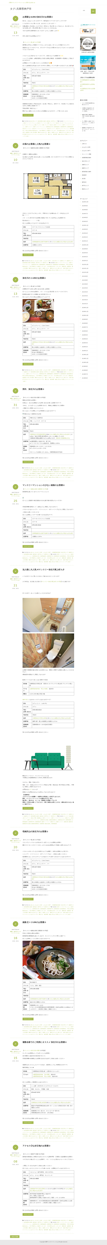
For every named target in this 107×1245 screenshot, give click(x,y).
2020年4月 (85, 339)
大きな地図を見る (60, 86)
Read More (27, 115)
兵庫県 (34, 86)
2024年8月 (85, 209)
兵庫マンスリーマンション (39, 126)
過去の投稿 (15, 1236)
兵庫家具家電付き (53, 819)
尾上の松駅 (44, 688)
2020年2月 (85, 346)
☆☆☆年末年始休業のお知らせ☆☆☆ (88, 103)
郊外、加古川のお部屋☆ (33, 389)
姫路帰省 (42, 823)
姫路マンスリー (59, 821)
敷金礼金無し (48, 823)
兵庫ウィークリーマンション (61, 262)
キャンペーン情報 (86, 154)
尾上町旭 (43, 718)
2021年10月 (85, 272)
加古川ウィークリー (27, 128)
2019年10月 (85, 362)
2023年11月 (85, 225)
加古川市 (38, 86)
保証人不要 (33, 818)
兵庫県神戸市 (63, 126)
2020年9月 (85, 319)
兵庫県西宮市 (70, 126)
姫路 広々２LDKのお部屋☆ (34, 922)
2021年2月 (85, 299)
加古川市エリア (33, 121)
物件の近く (26, 699)
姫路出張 (66, 821)
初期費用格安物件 (56, 370)
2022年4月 (85, 252)
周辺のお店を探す (68, 241)
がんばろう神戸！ (48, 260)
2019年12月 (85, 354)
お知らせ (32, 260)
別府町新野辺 (42, 434)
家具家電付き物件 (42, 121)
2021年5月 (85, 288)
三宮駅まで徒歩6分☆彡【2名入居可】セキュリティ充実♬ (88, 109)
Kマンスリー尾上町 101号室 (32, 42)
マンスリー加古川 (49, 124)
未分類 (83, 178)
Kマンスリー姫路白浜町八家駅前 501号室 (35, 489)
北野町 (43, 1188)
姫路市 (38, 241)
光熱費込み (39, 818)
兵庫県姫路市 (57, 126)
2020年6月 (85, 331)
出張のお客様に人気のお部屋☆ (36, 144)
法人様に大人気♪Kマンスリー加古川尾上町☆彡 (43, 569)
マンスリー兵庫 (40, 124)
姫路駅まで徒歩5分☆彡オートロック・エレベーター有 (88, 129)
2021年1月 (85, 303)
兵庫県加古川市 (49, 126)
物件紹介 (49, 121)
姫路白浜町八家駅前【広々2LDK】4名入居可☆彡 (88, 116)
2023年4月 (85, 233)
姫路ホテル (53, 821)
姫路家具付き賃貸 (27, 823)
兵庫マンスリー (28, 126)
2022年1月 (85, 260)
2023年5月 (85, 229)
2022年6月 (85, 249)
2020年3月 (85, 342)
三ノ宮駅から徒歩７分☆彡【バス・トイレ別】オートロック (88, 122)
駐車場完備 (54, 823)
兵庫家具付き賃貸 (44, 819)
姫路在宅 (71, 821)
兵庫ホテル (67, 818)
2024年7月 (85, 213)
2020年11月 (85, 311)
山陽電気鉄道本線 (35, 688)
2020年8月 (85, 323)
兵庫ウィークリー (58, 124)
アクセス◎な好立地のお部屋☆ (37, 1145)
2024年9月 (85, 205)
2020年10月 (85, 315)
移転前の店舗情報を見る (63, 438)
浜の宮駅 (46, 1074)
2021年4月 (85, 292)
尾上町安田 (43, 1102)
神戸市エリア (54, 121)
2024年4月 (85, 221)
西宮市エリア (46, 262)
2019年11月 (85, 358)
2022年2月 (85, 256)
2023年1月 (85, 241)
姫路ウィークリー (46, 821)
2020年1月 (85, 350)
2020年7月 (85, 327)
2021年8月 (85, 280)
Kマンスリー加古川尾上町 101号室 (51, 581)
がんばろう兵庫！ (39, 260)
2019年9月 (85, 366)
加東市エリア (63, 260)
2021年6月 (85, 284)
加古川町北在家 (45, 86)
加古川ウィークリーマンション (39, 128)
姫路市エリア (70, 260)
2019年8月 (85, 370)
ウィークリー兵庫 (45, 123)
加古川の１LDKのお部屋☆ (34, 278)
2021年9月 (85, 276)
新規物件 (84, 175)
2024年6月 (85, 217)
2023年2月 (85, 237)
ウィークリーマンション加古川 (33, 123)
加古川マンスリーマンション (62, 128)
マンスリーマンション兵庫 (30, 124)
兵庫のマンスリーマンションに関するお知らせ (22, 2)
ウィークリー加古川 (54, 123)
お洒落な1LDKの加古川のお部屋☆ (38, 17)
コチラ (31, 789)
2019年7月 (85, 374)
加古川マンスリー (51, 128)
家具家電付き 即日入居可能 (66, 264)
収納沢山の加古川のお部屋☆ (35, 831)
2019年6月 (85, 378)
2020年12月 (85, 307)
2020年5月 (85, 335)
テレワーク (27, 818)
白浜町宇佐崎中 (44, 241)
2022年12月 (85, 245)
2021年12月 (85, 264)
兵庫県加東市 (68, 819)
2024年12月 (85, 202)
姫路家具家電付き (35, 823)
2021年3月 (85, 296)
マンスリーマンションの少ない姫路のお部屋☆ (44, 485)
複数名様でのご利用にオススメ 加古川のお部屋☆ (45, 1042)
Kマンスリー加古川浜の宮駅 (32, 1050)
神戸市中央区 (37, 1188)
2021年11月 (85, 268)
